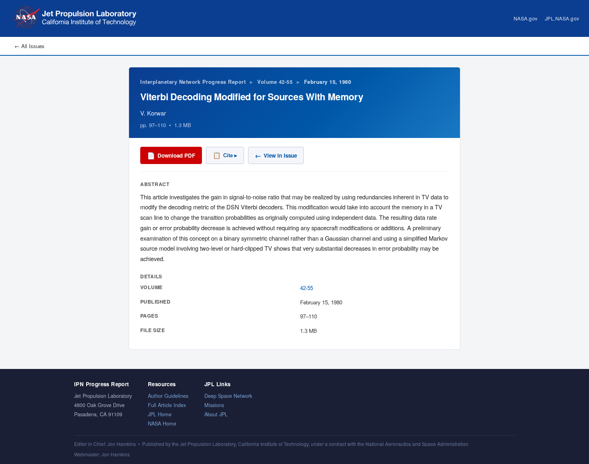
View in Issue (276, 155)
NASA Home (162, 423)
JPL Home (159, 414)
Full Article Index (167, 405)
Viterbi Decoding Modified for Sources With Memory (251, 96)
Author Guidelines (168, 395)
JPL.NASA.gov (562, 18)
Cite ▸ (225, 155)
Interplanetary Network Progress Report (193, 81)
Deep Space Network (228, 395)
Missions (214, 405)
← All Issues (29, 46)
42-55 (306, 288)
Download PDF (171, 155)
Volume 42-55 (274, 81)
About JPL (216, 414)
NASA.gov (526, 18)
